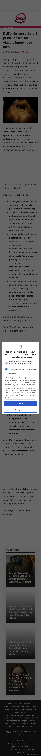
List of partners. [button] (25, 386)
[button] (20, 373)
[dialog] (20, 378)
